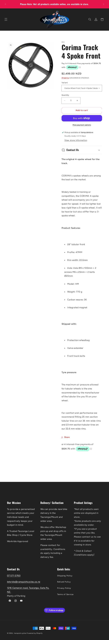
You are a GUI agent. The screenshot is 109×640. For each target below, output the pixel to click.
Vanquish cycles (20, 633)
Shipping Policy (64, 575)
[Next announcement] (104, 4)
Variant (65, 83)
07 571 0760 (14, 575)
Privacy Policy (64, 588)
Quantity (65, 95)
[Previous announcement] (5, 4)
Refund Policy (64, 582)
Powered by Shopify (34, 633)
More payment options (82, 125)
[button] (6, 19)
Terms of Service (65, 594)
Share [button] (67, 437)
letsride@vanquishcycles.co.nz (23, 581)
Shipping (65, 78)
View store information (75, 140)
